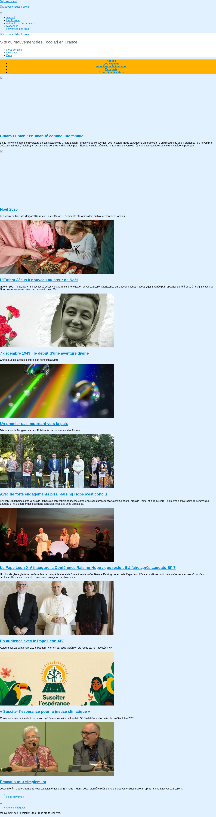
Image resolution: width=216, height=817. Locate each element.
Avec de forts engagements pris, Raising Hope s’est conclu (53, 494)
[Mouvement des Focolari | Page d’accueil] (15, 6)
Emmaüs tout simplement (23, 782)
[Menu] (1, 12)
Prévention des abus (17, 29)
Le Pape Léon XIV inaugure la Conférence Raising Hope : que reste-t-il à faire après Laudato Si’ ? (88, 567)
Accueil (10, 17)
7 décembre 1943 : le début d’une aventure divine (44, 353)
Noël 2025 (9, 209)
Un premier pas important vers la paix (34, 423)
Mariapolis (12, 26)
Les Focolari (13, 20)
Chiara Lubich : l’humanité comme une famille (41, 136)
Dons (9, 55)
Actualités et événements (20, 23)
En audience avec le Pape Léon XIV (32, 641)
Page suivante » (15, 796)
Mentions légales (15, 807)
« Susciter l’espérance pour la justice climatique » (45, 711)
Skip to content (8, 1)
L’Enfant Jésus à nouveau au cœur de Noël (39, 280)
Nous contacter (14, 49)
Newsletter (12, 52)
